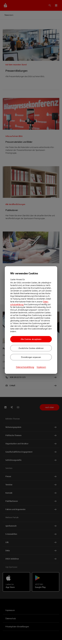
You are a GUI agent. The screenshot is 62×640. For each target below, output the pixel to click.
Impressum (41, 367)
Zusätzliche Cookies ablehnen (31, 348)
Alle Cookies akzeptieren (31, 339)
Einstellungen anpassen (31, 357)
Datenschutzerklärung (25, 367)
